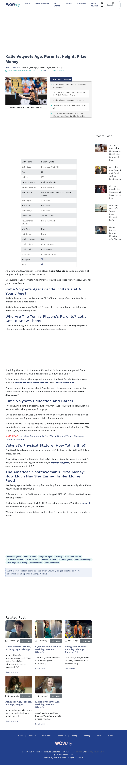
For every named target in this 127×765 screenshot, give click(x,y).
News (77, 571)
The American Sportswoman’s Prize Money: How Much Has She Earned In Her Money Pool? (69, 116)
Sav (44, 70)
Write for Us (46, 736)
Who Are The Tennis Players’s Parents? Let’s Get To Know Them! (69, 93)
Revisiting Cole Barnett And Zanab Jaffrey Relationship (115, 173)
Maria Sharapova (52, 563)
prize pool (84, 503)
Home (7, 68)
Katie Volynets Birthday (17, 563)
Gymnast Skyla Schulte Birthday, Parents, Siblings (48, 649)
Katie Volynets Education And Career (68, 100)
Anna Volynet (30, 557)
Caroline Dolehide (73, 557)
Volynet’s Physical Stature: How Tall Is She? (69, 106)
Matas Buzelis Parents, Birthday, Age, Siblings (18, 648)
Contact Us (61, 736)
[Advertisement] (63, 30)
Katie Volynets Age (83, 560)
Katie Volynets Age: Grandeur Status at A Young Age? (69, 85)
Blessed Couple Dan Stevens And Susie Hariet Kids (115, 192)
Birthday (16, 68)
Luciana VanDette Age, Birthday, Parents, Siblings (47, 704)
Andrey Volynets (14, 557)
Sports (26, 574)
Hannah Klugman (49, 560)
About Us (32, 736)
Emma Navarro (32, 560)
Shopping (87, 736)
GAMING (99, 736)
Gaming (34, 574)
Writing (43, 574)
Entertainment (14, 574)
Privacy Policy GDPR (95, 752)
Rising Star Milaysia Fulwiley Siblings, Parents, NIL (76, 649)
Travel (110, 736)
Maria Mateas (36, 563)
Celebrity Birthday (15, 560)
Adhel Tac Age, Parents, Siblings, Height (18, 703)
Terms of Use (75, 752)
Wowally (52, 571)
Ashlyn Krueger (46, 557)
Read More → (11, 672)
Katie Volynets (66, 560)
